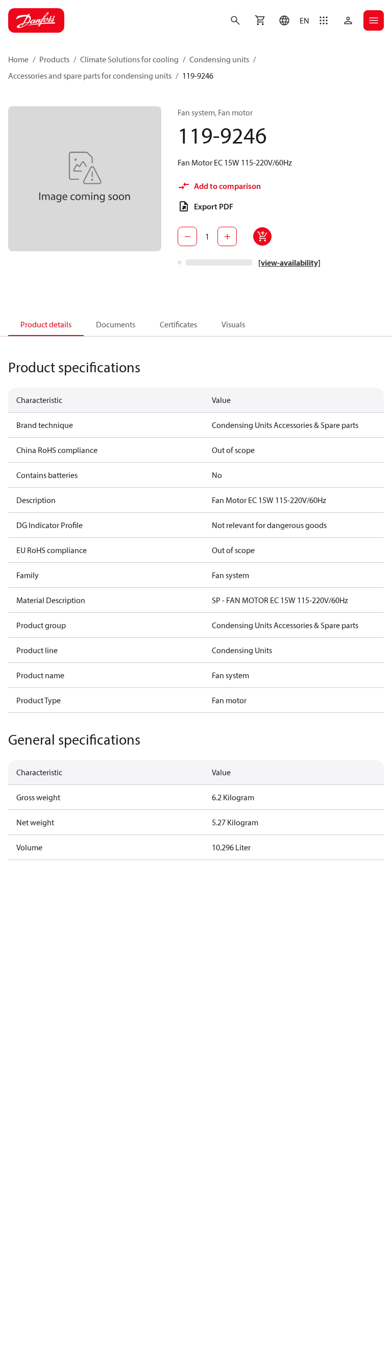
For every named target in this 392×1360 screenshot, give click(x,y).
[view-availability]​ (289, 262)
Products (54, 59)
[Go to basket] (260, 20)
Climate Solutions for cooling (129, 59)
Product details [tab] (45, 324)
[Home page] (36, 20)
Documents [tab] (115, 324)
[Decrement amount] (187, 236)
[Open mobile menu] (373, 20)
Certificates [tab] (178, 324)
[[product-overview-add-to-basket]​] (262, 236)
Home (18, 59)
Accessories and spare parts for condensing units (90, 75)
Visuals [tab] (233, 324)
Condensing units (219, 59)
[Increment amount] (227, 236)
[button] (291, 20)
